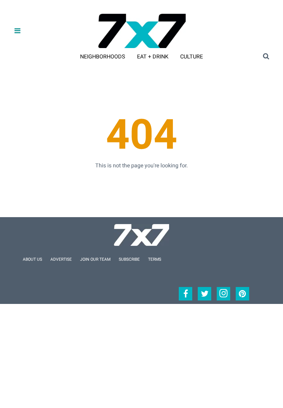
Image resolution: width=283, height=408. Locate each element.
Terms (154, 259)
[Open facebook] (185, 293)
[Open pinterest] (242, 293)
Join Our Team (95, 259)
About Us (32, 259)
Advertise (61, 259)
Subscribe (129, 259)
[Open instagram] (223, 293)
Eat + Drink (152, 56)
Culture (191, 56)
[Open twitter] (204, 293)
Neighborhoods (102, 56)
